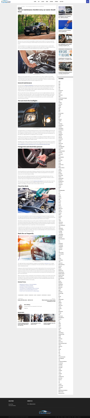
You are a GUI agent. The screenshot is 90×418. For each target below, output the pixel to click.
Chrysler (60, 140)
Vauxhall (60, 384)
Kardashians (61, 235)
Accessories (61, 90)
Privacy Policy (11, 404)
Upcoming (60, 378)
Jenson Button (61, 229)
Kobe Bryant (61, 243)
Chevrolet (60, 137)
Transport (60, 370)
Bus (59, 117)
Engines (60, 176)
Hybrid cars (61, 208)
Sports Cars (61, 341)
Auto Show (60, 104)
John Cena (60, 232)
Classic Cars (61, 143)
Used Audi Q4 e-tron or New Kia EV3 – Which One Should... (65, 17)
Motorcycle (60, 285)
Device (60, 158)
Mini (59, 279)
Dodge (60, 163)
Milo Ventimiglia (61, 278)
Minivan (60, 281)
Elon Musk (60, 173)
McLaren (60, 269)
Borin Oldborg (21, 13)
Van (59, 382)
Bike (59, 108)
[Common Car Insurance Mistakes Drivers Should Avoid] (65, 24)
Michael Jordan (61, 275)
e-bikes (60, 169)
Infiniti (60, 214)
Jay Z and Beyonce (62, 225)
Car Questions (61, 129)
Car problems (61, 128)
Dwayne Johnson (61, 167)
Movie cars (60, 287)
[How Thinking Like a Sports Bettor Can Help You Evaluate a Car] (65, 38)
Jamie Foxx (60, 223)
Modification (61, 284)
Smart (60, 340)
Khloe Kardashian (62, 238)
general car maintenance (29, 85)
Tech (59, 353)
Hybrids (56, 1)
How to (60, 205)
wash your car (47, 263)
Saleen (60, 325)
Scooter (60, 328)
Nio (59, 294)
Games (60, 196)
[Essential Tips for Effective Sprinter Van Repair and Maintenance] (65, 66)
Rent (59, 314)
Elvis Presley (61, 175)
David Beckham (61, 157)
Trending (60, 373)
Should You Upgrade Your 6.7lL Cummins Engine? (49, 324)
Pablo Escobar (61, 299)
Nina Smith (60, 18)
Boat (59, 111)
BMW (59, 110)
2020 (59, 84)
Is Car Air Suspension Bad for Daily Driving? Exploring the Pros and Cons (23, 324)
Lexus (60, 255)
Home (35, 1)
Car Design (60, 123)
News (47, 1)
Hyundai (60, 210)
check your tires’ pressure (38, 181)
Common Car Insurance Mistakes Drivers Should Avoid (65, 31)
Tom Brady (60, 364)
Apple (59, 96)
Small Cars (60, 338)
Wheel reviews (61, 391)
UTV (59, 381)
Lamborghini (61, 246)
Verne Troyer (61, 385)
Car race (60, 131)
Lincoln (60, 258)
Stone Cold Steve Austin (63, 343)
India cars (60, 211)
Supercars (60, 346)
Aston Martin (61, 99)
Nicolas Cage (61, 293)
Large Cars (60, 249)
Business (60, 119)
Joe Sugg (60, 231)
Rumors (51, 1)
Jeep (59, 226)
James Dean (61, 222)
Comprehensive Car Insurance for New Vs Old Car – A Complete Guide (65, 59)
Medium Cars (61, 270)
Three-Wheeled (61, 358)
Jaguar (60, 220)
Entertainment (61, 178)
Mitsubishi (60, 282)
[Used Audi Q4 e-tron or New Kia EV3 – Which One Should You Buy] (65, 10)
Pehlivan (60, 302)
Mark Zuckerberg (61, 264)
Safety (60, 323)
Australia (60, 102)
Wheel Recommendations (63, 390)
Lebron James (61, 252)
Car (59, 122)
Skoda (60, 337)
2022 (59, 87)
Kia (59, 240)
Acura (60, 93)
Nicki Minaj (60, 291)
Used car (60, 379)
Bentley (60, 105)
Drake (60, 166)
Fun (59, 193)
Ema (60, 74)
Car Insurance (61, 125)
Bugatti (60, 114)
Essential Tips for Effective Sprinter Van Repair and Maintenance (65, 73)
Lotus (59, 261)
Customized (61, 154)
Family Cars (61, 184)
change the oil (40, 217)
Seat (59, 329)
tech (59, 352)
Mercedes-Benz (61, 272)
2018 (59, 81)
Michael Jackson (61, 273)
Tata (59, 350)
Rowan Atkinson (61, 317)
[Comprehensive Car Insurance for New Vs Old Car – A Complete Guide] (65, 52)
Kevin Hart (60, 237)
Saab (59, 322)
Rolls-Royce (61, 316)
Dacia (59, 155)
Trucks (60, 375)
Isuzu (59, 219)
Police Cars (60, 305)
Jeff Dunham (61, 228)
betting (60, 107)
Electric (61, 1)
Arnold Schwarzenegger (63, 98)
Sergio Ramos (61, 332)
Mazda (60, 267)
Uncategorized (61, 376)
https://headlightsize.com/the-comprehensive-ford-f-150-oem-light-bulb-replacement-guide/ (34, 144)
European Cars (61, 181)
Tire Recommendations (63, 361)
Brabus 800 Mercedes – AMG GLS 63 (25, 300)
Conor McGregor (61, 146)
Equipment (60, 179)
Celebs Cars (61, 134)
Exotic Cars (60, 182)
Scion (60, 326)
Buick (59, 116)
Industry (60, 213)
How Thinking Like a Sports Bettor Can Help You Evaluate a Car (65, 45)
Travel (60, 372)
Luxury (42, 1)
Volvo (60, 388)
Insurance (60, 216)
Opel (59, 297)
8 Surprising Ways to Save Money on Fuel (36, 324)
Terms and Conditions (12, 405)
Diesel (60, 161)
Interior (60, 217)
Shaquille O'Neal (61, 334)
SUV (38, 1)
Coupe (60, 149)
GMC (59, 199)
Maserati (60, 266)
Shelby (60, 335)
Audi (59, 101)
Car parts (60, 126)
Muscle (60, 288)
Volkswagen (61, 387)
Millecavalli (60, 276)
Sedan (60, 331)
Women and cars (61, 393)
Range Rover (61, 311)
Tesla (59, 355)
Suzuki (60, 349)
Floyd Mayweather (62, 190)
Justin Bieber (61, 234)
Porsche (60, 308)
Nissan (60, 296)
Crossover (60, 152)
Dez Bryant (60, 160)
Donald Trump (61, 164)
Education (60, 170)
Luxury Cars (61, 263)
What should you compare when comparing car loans (48, 300)
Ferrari (60, 187)
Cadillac (60, 120)
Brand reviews (61, 113)
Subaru (60, 344)
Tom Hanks (60, 367)
